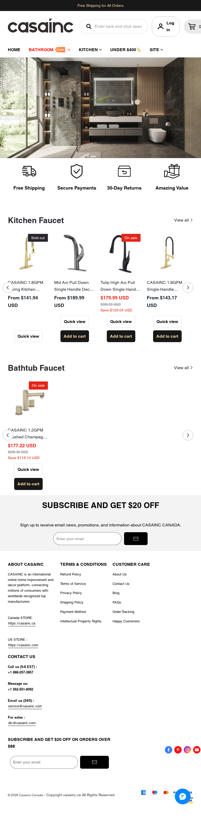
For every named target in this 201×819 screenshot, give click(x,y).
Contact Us (121, 584)
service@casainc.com (25, 706)
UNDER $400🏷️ (125, 49)
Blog (116, 593)
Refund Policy (70, 574)
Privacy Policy (71, 593)
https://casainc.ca (21, 623)
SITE (154, 49)
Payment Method (73, 612)
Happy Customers (126, 621)
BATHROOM (41, 49)
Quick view (28, 336)
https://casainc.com (23, 645)
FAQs (117, 602)
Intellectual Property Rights (81, 621)
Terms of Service (73, 584)
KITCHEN (88, 49)
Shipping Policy (71, 602)
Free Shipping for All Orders (100, 5)
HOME (14, 49)
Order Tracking (123, 612)
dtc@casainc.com (22, 723)
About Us (120, 574)
